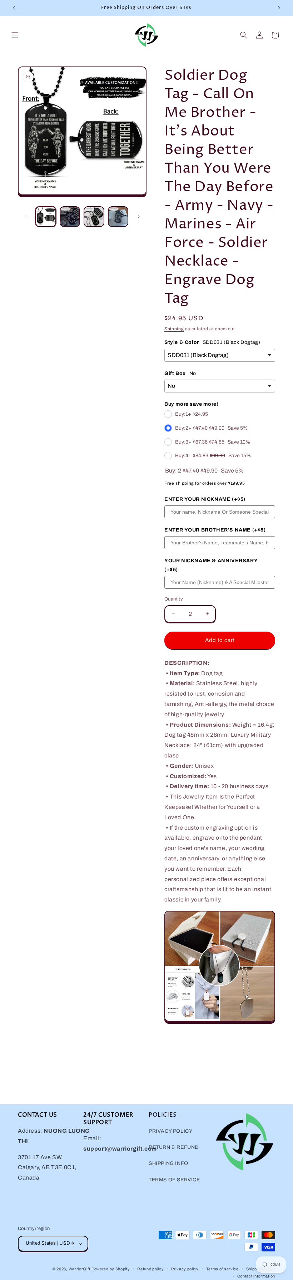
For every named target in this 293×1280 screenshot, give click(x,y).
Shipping (174, 328)
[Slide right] (138, 216)
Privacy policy (185, 1269)
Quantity (173, 599)
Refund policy (150, 1269)
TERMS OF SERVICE (174, 1179)
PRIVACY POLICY (170, 1131)
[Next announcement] (279, 8)
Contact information (256, 1276)
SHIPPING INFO (168, 1163)
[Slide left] (26, 216)
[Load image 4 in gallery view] (118, 216)
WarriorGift (79, 1269)
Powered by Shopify (110, 1269)
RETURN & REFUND (174, 1147)
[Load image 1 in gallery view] (45, 216)
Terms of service (222, 1269)
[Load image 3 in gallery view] (94, 216)
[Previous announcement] (14, 8)
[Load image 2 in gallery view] (70, 216)
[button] (15, 35)
